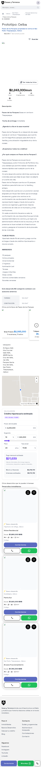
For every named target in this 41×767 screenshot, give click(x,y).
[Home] (3, 14)
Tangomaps (24, 403)
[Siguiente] (36, 325)
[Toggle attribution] (37, 403)
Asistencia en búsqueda (27, 729)
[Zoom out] (36, 381)
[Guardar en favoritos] (34, 492)
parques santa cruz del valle (31, 13)
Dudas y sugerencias (29, 724)
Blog (3, 734)
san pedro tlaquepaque (16, 13)
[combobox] (19, 7)
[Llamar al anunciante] (37, 763)
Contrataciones (28, 733)
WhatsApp (24, 763)
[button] (20, 390)
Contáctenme (20, 545)
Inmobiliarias (6, 724)
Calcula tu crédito (8, 731)
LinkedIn (5, 756)
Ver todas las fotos (30, 82)
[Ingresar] (38, 3)
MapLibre (32, 403)
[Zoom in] (36, 378)
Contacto (25, 736)
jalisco (8, 13)
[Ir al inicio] (10, 2)
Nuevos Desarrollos (9, 728)
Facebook (5, 746)
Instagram (5, 750)
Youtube (5, 753)
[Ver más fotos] (20, 506)
